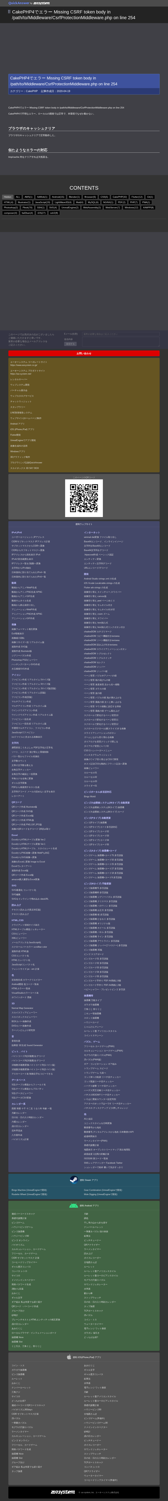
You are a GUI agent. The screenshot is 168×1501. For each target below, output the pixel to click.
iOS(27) (42, 213)
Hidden (7, 197)
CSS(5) (104, 197)
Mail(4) (79, 202)
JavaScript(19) (42, 202)
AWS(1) (28, 197)
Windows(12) (131, 207)
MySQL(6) (93, 202)
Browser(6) (90, 197)
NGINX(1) (108, 202)
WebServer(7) (112, 207)
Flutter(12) (137, 197)
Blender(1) (74, 197)
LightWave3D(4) (63, 202)
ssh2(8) (54, 213)
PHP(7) (134, 202)
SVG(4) (53, 207)
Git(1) (150, 197)
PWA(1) (146, 202)
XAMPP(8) (148, 207)
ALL (18, 197)
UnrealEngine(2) (70, 207)
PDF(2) (122, 202)
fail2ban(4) (27, 213)
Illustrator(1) (24, 202)
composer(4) (10, 213)
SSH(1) (41, 207)
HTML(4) (8, 202)
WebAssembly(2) (92, 207)
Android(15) (58, 197)
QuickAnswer (18, 3)
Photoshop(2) (11, 207)
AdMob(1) (42, 197)
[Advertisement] (84, 48)
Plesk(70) (27, 207)
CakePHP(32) (120, 197)
